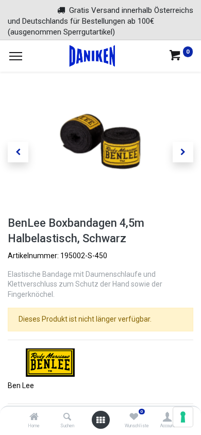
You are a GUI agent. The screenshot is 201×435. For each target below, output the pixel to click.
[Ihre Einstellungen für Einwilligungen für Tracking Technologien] (183, 417)
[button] (18, 152)
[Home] (34, 417)
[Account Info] (167, 417)
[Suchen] (67, 417)
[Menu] (15, 56)
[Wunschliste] (134, 417)
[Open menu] (100, 420)
